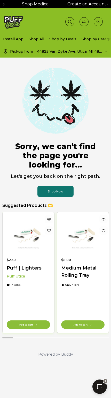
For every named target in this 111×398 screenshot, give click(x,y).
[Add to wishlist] (49, 230)
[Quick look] (49, 219)
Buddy (67, 354)
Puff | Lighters (24, 268)
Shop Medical (34, 4)
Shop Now (55, 191)
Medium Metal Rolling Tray (79, 271)
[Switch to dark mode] (98, 21)
